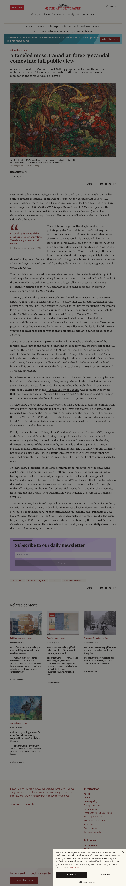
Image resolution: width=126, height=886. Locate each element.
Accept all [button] (71, 874)
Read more (74, 867)
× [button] (122, 852)
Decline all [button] (105, 875)
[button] (88, 882)
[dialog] (89, 867)
